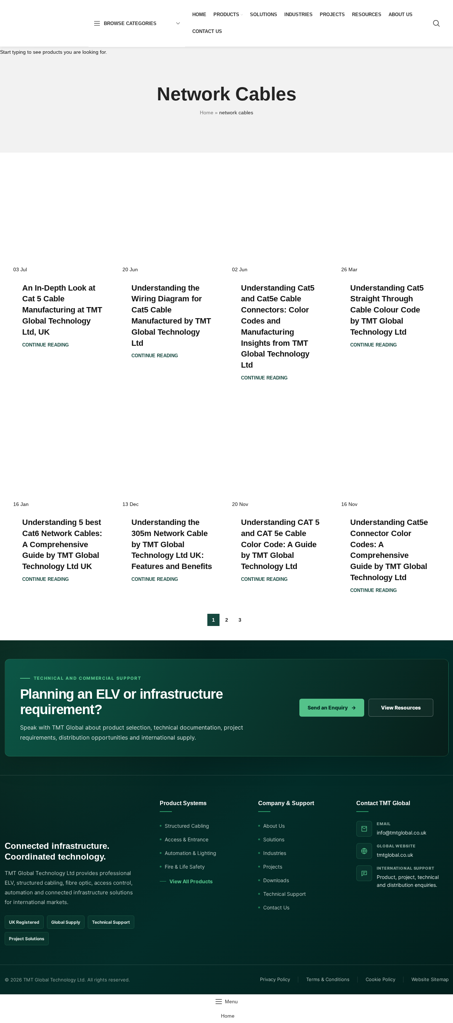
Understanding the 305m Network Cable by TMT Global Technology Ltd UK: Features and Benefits (171, 544)
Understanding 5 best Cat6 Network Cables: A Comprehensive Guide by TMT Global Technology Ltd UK (62, 544)
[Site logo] (47, 23)
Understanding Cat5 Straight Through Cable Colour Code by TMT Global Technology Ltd (387, 309)
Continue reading (45, 345)
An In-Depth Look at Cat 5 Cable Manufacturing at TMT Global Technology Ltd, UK (62, 309)
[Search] (436, 23)
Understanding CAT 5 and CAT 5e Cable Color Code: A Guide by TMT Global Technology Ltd (280, 544)
